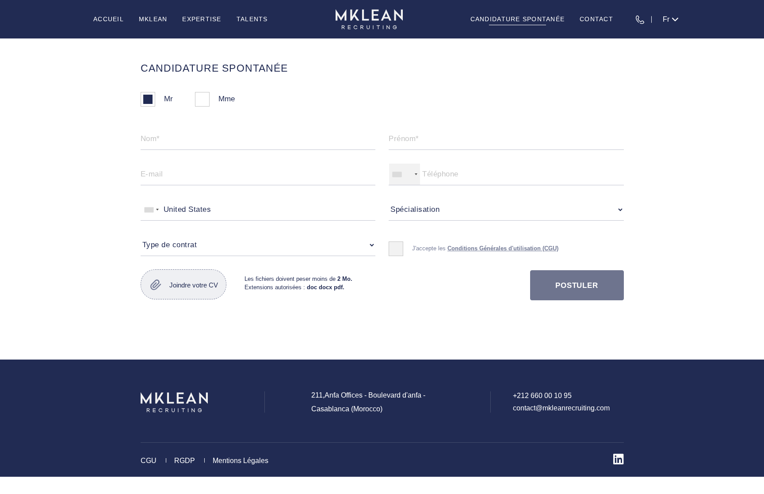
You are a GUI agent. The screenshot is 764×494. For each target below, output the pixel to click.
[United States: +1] (404, 174)
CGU (149, 460)
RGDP (184, 460)
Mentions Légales (240, 460)
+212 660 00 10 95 (542, 395)
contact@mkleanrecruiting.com (561, 408)
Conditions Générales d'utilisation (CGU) (502, 248)
